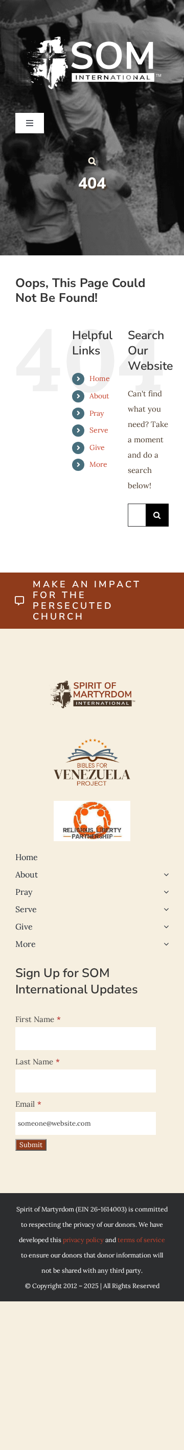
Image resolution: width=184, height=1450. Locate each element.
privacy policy (83, 1239)
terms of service (141, 1239)
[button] (92, 161)
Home (99, 378)
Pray (96, 413)
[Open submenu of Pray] (164, 892)
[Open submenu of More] (164, 944)
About (99, 395)
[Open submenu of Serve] (164, 909)
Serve (98, 430)
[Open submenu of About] (164, 874)
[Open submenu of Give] (164, 926)
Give (97, 447)
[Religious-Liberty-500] (92, 805)
